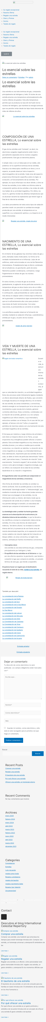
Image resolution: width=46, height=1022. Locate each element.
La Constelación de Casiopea (12, 621)
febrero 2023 (10, 833)
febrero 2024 (10, 819)
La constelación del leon (11, 602)
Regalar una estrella (10, 15)
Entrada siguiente (23, 652)
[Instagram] (4, 917)
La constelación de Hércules (12, 616)
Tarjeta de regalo (9, 24)
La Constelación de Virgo (11, 624)
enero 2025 (9, 816)
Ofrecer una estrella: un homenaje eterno (20, 782)
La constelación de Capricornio (13, 635)
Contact (6, 910)
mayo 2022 (9, 836)
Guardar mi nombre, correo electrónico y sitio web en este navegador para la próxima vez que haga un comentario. (22, 731)
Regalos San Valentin (12, 887)
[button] (23, 29)
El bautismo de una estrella (15, 775)
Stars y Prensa (8, 18)
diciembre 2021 (10, 846)
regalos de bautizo (12, 880)
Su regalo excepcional (11, 10)
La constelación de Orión (11, 619)
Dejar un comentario (9, 77)
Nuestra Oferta (8, 12)
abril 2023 (9, 826)
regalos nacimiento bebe (14, 884)
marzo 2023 (9, 829)
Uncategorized (10, 891)
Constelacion (10, 863)
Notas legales (12, 903)
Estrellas (21, 77)
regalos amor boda (12, 873)
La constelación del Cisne (11, 633)
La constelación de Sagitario (12, 630)
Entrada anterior (23, 646)
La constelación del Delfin (11, 599)
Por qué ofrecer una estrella (15, 778)
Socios (5, 21)
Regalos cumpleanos (12, 877)
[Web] (22, 721)
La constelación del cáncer (12, 613)
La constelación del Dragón (12, 607)
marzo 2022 (9, 843)
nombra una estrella (31, 570)
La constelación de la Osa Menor (14, 604)
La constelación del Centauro (12, 627)
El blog (20, 900)
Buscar (4, 749)
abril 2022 (9, 840)
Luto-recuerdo (10, 870)
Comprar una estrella (12, 768)
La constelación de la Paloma (12, 596)
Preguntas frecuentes (9, 900)
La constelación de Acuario (12, 638)
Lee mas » (4, 951)
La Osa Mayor (7, 610)
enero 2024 (9, 822)
